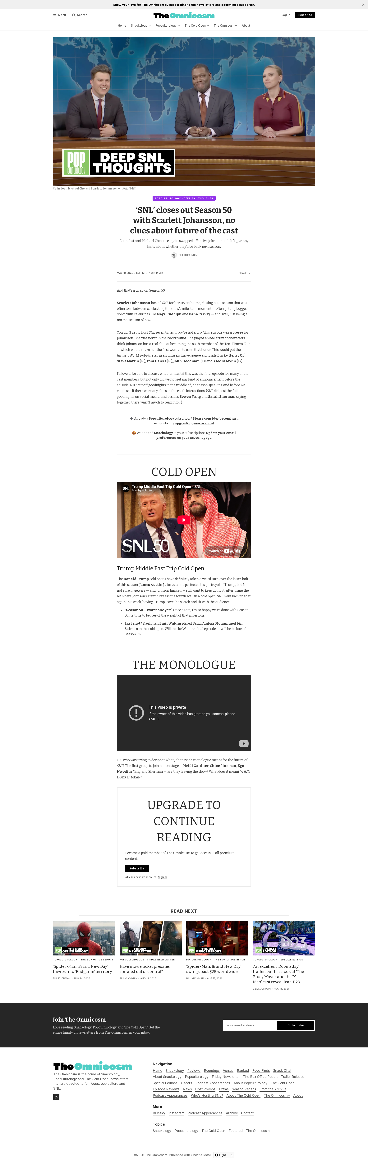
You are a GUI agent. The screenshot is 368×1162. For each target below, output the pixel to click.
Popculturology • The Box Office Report (83, 960)
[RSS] (56, 1097)
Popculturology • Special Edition (278, 960)
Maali (207, 1155)
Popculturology (186, 1131)
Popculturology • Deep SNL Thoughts (184, 198)
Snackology (162, 1131)
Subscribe (305, 14)
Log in (286, 14)
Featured (236, 1131)
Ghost (195, 1155)
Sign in (162, 877)
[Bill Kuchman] (174, 255)
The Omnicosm (258, 1131)
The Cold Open (213, 1131)
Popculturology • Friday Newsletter (147, 960)
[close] (363, 5)
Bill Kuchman (188, 255)
